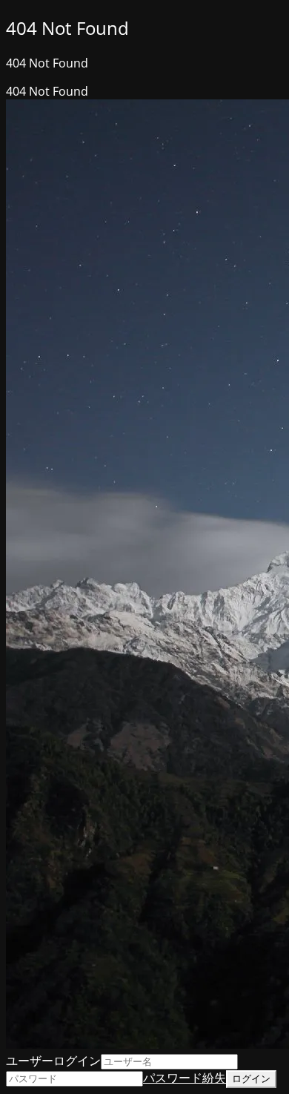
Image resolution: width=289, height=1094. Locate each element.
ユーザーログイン (53, 1060)
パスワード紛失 (184, 1078)
